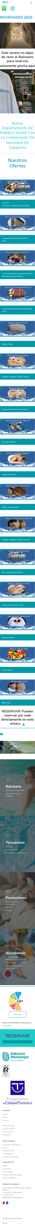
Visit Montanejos (8, 1154)
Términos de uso (8, 1132)
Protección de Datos (9, 1129)
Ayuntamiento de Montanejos (12, 1145)
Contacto (5, 1120)
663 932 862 (17, 1192)
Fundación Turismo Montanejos (12, 1175)
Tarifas (5, 1114)
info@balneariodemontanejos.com (13, 1197)
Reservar (5, 1117)
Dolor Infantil (6, 1169)
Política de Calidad (8, 1126)
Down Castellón (7, 1172)
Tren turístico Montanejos (10, 1157)
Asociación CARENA (9, 1178)
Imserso (5, 1148)
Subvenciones (7, 1135)
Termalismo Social (8, 1151)
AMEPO (5, 1166)
